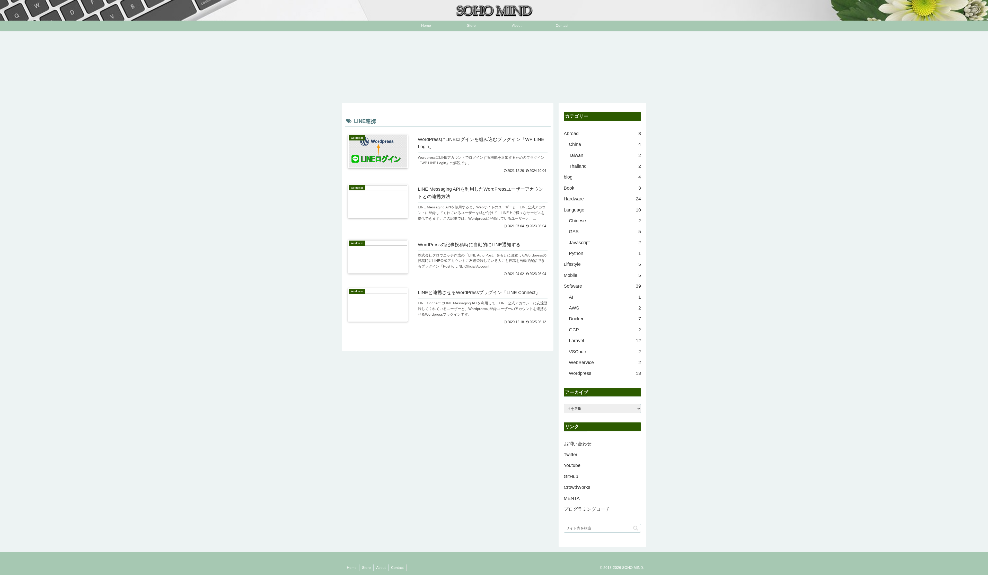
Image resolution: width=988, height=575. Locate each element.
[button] (635, 528)
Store (366, 567)
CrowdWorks (577, 487)
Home (352, 567)
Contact (397, 567)
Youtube (572, 465)
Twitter (570, 454)
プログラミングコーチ (587, 509)
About (381, 567)
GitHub (571, 476)
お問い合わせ (578, 443)
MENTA (572, 498)
